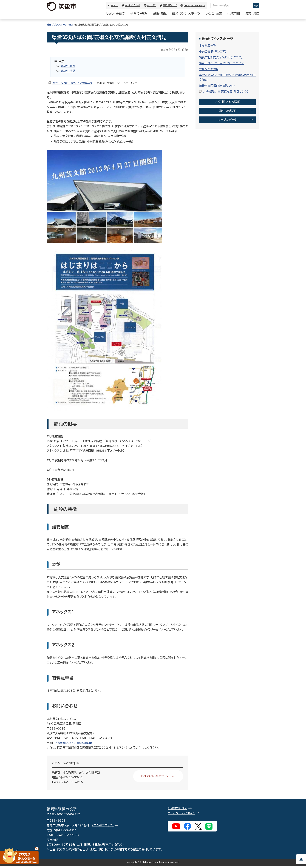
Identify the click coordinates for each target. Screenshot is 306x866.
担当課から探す (177, 808)
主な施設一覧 (207, 45)
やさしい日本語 (132, 5)
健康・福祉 (160, 13)
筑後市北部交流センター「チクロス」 (221, 57)
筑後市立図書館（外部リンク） (217, 85)
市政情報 (233, 13)
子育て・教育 (139, 13)
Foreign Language (194, 5)
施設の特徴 (68, 71)
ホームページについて (181, 813)
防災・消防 (252, 13)
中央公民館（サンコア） (212, 51)
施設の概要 (68, 66)
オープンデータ (227, 119)
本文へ (114, 5)
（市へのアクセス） (103, 825)
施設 (71, 25)
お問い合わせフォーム (160, 776)
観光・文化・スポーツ (186, 13)
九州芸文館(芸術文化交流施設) (72, 83)
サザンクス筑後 (208, 69)
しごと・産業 (213, 13)
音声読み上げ (170, 5)
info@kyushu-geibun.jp (73, 742)
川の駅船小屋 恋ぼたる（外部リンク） (225, 91)
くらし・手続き (115, 13)
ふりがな (151, 5)
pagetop (301, 859)
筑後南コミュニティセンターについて (221, 63)
